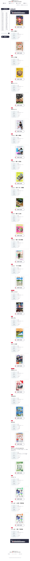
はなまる (13, 422)
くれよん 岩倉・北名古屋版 (17, 239)
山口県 (2, 25)
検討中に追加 (19, 53)
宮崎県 (2, 29)
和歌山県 (7, 23)
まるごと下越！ (14, 57)
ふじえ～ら (13, 477)
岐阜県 (2, 20)
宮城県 (6, 13)
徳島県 (6, 25)
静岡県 (6, 20)
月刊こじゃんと (14, 291)
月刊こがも (13, 317)
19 (23, 541)
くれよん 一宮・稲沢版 (16, 265)
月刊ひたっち (14, 370)
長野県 (6, 19)
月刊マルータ (14, 109)
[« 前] (11, 541)
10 (21, 541)
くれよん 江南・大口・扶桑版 (17, 187)
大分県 (6, 28)
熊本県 (2, 28)
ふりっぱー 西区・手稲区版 (17, 529)
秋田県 (2, 14)
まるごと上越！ (14, 344)
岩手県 (2, 13)
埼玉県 (2, 16)
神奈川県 (7, 17)
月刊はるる (13, 396)
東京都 (2, 17)
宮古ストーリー (14, 83)
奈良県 (2, 23)
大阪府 (2, 22)
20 (24, 541)
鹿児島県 (7, 29)
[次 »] (25, 541)
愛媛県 (6, 26)
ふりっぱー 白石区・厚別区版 (17, 503)
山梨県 (2, 19)
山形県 (6, 14)
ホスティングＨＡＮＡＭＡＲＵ (17, 448)
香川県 (2, 26)
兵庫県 (6, 22)
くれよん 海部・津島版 (16, 135)
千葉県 (6, 16)
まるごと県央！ (14, 31)
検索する (5, 36)
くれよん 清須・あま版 (16, 213)
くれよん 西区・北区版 (16, 161)
